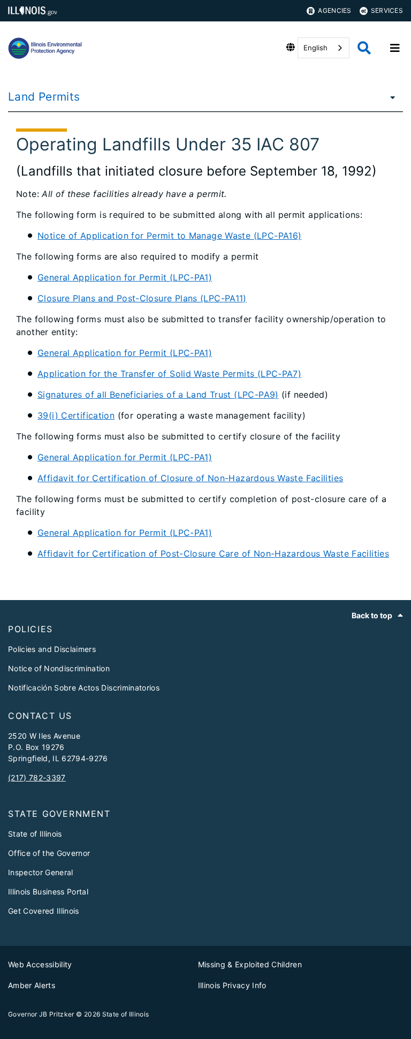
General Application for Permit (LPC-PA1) (124, 277)
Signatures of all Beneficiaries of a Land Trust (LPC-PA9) (158, 394)
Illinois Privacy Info (232, 985)
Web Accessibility (40, 964)
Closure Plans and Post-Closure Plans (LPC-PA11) (142, 298)
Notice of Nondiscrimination (59, 668)
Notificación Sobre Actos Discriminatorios (83, 687)
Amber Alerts (31, 985)
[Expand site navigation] (395, 48)
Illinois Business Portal (48, 891)
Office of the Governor (49, 853)
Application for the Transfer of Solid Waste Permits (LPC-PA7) (169, 373)
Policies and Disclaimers (52, 649)
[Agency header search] (364, 48)
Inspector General (40, 872)
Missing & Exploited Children (250, 964)
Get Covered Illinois (43, 910)
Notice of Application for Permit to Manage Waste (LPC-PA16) (169, 235)
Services (387, 10)
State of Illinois (35, 833)
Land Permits (44, 96)
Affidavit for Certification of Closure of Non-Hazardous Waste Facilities (190, 478)
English (315, 47)
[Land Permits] (389, 97)
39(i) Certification (76, 415)
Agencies (334, 10)
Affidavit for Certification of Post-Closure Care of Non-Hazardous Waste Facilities (213, 553)
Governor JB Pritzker (41, 1014)
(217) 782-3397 (37, 777)
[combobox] (323, 47)
